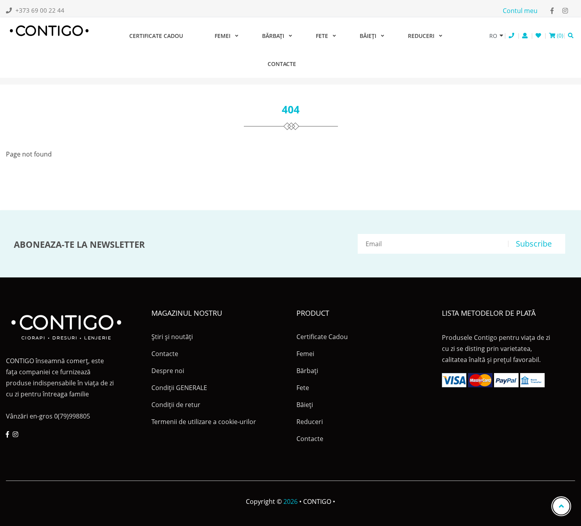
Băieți (368, 36)
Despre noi (167, 370)
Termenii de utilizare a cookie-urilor (203, 421)
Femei (222, 36)
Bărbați (273, 36)
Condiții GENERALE (179, 387)
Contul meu (520, 10)
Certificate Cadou (156, 36)
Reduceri (421, 36)
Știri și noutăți (172, 336)
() (559, 35)
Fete (322, 36)
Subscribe (534, 243)
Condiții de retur (175, 404)
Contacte (282, 64)
